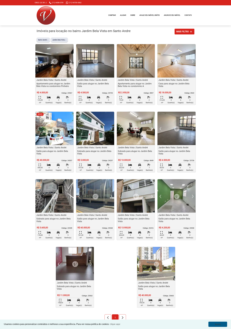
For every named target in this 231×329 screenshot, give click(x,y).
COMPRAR (112, 15)
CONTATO (188, 15)
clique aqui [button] (115, 324)
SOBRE (132, 15)
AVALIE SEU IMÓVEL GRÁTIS (149, 15)
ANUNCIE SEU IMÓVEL (172, 15)
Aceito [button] (218, 324)
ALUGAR (123, 15)
